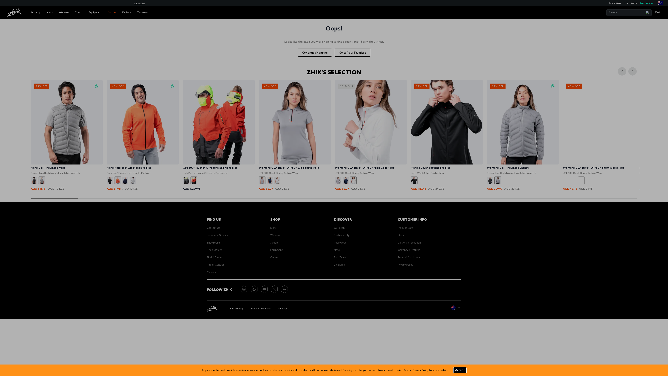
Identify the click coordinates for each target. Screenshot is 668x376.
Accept (460, 370)
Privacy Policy (421, 370)
